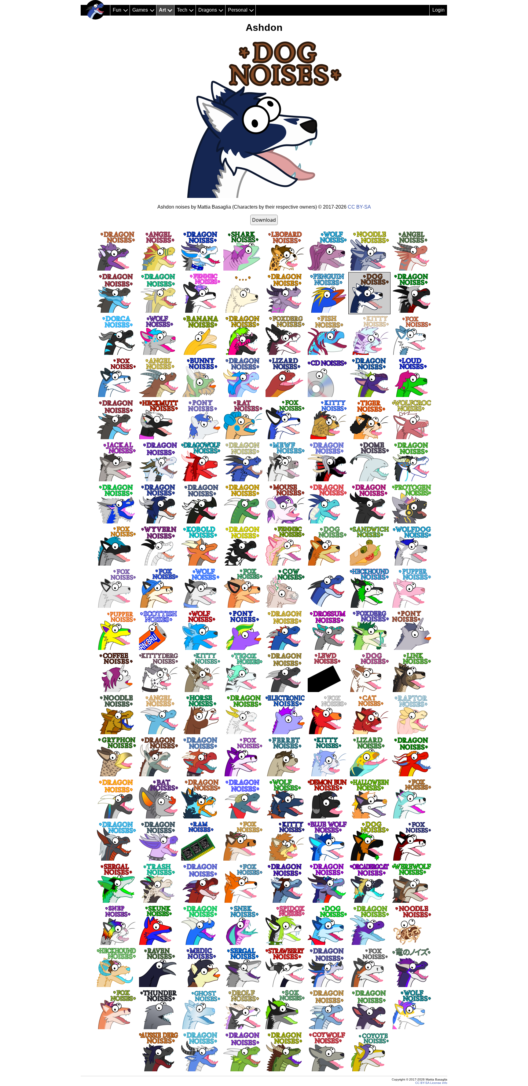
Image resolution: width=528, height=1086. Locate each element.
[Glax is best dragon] (95, 10)
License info (438, 1082)
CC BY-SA (359, 207)
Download (264, 220)
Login (438, 10)
